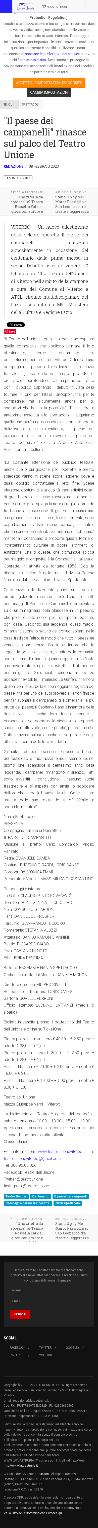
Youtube (46, 1355)
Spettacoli (30, 104)
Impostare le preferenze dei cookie (50, 54)
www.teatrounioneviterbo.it (61, 1151)
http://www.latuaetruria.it (21, 1465)
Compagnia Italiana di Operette (28, 1203)
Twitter (45, 1347)
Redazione (13, 166)
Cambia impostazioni (49, 92)
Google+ (72, 1347)
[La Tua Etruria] (26, 6)
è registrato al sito (31, 60)
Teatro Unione (16, 1196)
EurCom (43, 1474)
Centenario (40, 1196)
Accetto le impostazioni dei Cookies (49, 83)
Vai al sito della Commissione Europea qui (33, 1513)
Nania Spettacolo (68, 1203)
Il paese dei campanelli (70, 1196)
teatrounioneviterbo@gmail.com (32, 1158)
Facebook (17, 1347)
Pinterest (17, 1355)
